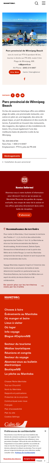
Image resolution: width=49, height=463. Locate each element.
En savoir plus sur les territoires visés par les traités (20, 285)
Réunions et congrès (18, 352)
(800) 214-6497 (29, 67)
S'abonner (24, 214)
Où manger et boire (17, 318)
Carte (25, 72)
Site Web (14, 72)
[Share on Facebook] (13, 95)
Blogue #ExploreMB (17, 336)
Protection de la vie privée (16, 397)
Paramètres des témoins (12, 459)
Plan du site (10, 413)
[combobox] (41, 461)
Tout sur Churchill (13, 385)
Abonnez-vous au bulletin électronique (21, 363)
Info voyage (12, 331)
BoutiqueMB (13, 369)
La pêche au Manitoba (19, 373)
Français (8, 405)
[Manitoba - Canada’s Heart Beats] (9, 3)
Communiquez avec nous (16, 401)
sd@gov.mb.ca (24, 64)
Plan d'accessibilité (13, 409)
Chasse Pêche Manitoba (15, 381)
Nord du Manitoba (13, 389)
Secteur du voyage (17, 357)
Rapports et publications (16, 393)
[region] (24, 445)
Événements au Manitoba (21, 314)
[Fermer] (45, 431)
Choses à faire (14, 309)
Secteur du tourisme (18, 343)
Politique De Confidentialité (25, 452)
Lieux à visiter (13, 322)
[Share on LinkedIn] (18, 95)
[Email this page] (22, 95)
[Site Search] (36, 3)
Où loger (10, 327)
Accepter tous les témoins (33, 459)
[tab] (12, 155)
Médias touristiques (17, 348)
